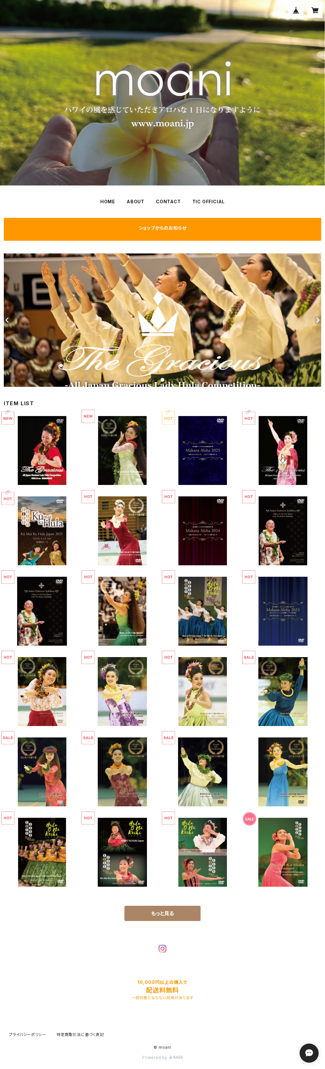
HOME (107, 201)
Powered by (155, 1057)
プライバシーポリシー (27, 1034)
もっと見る (162, 913)
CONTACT (168, 201)
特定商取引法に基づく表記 (80, 1034)
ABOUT (135, 201)
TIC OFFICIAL (208, 201)
